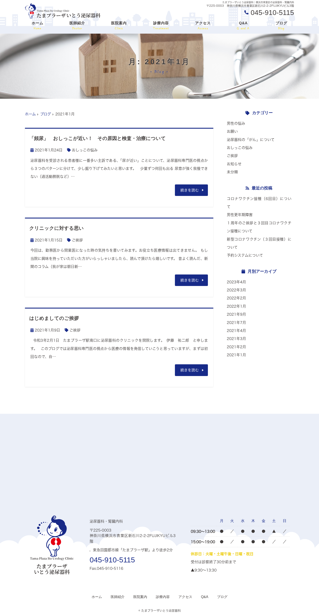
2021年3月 (236, 338)
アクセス (203, 25)
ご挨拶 (77, 240)
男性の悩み (236, 123)
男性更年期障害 (240, 215)
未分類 (232, 172)
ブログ (281, 25)
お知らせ (234, 164)
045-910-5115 (112, 560)
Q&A (243, 25)
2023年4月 (236, 282)
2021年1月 (236, 355)
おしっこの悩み (85, 150)
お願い (232, 131)
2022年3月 (236, 290)
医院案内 (119, 25)
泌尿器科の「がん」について (251, 139)
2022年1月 (236, 306)
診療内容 (161, 25)
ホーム (37, 25)
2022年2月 (236, 298)
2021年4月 (236, 330)
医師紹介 (77, 25)
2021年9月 (236, 314)
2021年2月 (236, 347)
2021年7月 (236, 322)
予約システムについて (245, 255)
